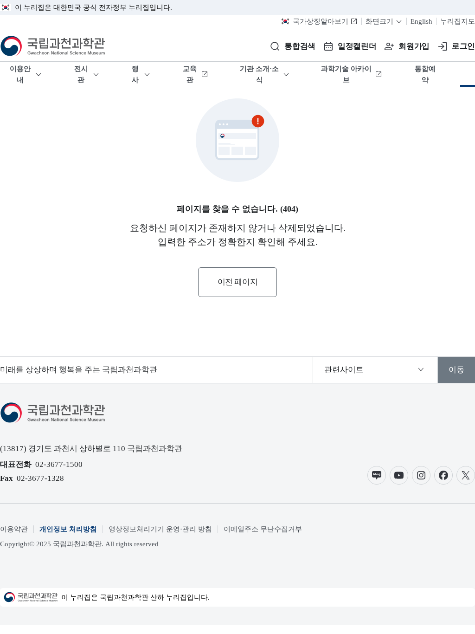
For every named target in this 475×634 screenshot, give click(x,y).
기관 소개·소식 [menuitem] (259, 74)
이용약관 (14, 529)
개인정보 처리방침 (68, 529)
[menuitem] (467, 74)
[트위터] (465, 475)
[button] (292, 46)
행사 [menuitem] (135, 74)
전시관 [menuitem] (81, 74)
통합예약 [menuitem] (425, 74)
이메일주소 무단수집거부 (263, 529)
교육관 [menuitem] (190, 74)
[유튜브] (399, 475)
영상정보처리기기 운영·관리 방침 (160, 529)
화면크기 (379, 21)
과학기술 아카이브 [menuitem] (346, 74)
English (421, 21)
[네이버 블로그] (376, 475)
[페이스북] (443, 475)
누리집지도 (457, 21)
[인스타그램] (421, 475)
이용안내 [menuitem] (20, 74)
